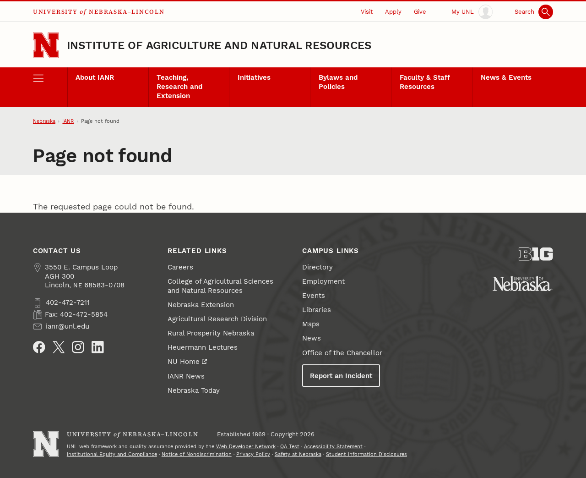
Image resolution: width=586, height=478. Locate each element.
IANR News (186, 376)
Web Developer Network (246, 447)
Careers (180, 267)
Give (420, 11)
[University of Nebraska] (522, 283)
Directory (317, 267)
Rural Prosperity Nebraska (211, 333)
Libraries (316, 310)
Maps (311, 324)
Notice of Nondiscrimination (197, 454)
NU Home (184, 361)
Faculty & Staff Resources (425, 82)
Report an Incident (341, 376)
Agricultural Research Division (217, 319)
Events (313, 295)
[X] (59, 347)
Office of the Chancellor (342, 353)
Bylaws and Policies (338, 82)
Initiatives (254, 77)
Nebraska (44, 121)
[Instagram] (78, 347)
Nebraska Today (194, 390)
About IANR (95, 77)
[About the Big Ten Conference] (536, 254)
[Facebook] (39, 347)
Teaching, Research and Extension (179, 86)
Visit (367, 11)
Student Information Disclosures (366, 454)
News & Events (506, 77)
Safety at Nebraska (298, 454)
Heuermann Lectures (203, 347)
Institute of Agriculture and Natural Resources (219, 45)
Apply (393, 11)
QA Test (289, 447)
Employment (323, 281)
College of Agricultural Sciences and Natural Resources (220, 286)
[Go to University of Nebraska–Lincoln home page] (46, 45)
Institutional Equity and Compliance (112, 454)
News (311, 338)
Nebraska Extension (201, 305)
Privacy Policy (253, 454)
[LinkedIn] (98, 347)
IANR (68, 121)
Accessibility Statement (333, 447)
